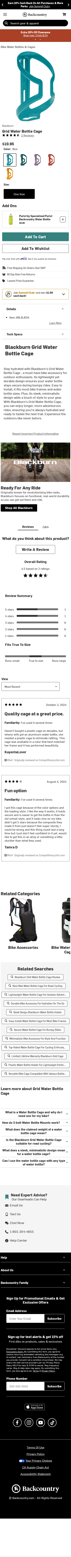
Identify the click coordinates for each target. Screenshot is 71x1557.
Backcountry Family (14, 1283)
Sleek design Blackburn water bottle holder (37, 1012)
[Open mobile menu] (5, 14)
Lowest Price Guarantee (20, 280)
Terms (36, 1370)
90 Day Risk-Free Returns (21, 274)
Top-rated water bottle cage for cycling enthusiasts (38, 1047)
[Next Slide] (68, 4)
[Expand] (63, 294)
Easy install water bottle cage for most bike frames (37, 1021)
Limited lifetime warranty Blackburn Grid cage (37, 1056)
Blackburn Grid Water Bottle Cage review (37, 977)
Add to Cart (35, 236)
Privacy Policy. (48, 1370)
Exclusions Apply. (15, 1351)
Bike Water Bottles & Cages (18, 47)
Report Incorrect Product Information (35, 433)
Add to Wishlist (35, 248)
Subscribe (54, 1318)
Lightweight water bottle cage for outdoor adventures (39, 994)
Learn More (55, 323)
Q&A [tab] (46, 527)
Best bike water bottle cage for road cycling (37, 986)
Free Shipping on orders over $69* (26, 268)
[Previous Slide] (2, 4)
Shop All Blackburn (19, 508)
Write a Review (35, 549)
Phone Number (16, 1378)
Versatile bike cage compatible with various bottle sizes (39, 1073)
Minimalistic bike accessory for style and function (37, 1038)
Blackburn (8, 126)
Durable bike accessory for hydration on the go (37, 1003)
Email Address (16, 1311)
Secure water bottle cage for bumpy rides (37, 1030)
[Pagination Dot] (31, 39)
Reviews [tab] (28, 527)
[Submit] (6, 23)
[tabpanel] (35, 706)
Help (4, 1257)
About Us (7, 1270)
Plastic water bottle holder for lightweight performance (39, 1065)
